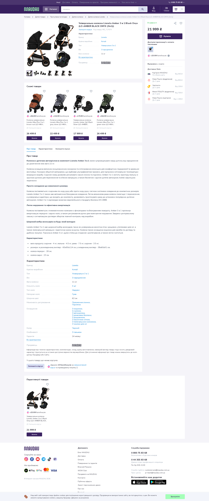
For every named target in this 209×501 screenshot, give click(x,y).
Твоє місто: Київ (128, 2)
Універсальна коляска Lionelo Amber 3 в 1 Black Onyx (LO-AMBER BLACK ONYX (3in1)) (37, 418)
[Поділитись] (175, 23)
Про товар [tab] (31, 149)
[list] (26, 459)
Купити (34, 138)
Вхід (153, 11)
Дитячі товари (40, 17)
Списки (166, 11)
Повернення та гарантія (89, 2)
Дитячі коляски (77, 17)
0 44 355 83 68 (139, 459)
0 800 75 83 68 (176, 2)
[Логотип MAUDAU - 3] (51, 448)
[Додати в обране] (44, 91)
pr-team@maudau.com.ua (155, 473)
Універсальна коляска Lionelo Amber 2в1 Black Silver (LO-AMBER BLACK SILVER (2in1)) (83, 122)
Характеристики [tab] (45, 149)
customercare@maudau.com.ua (157, 470)
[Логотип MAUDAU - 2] (32, 9)
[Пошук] (142, 9)
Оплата (75, 2)
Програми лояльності (108, 2)
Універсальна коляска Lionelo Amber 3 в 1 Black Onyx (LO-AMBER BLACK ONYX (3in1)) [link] (141, 17)
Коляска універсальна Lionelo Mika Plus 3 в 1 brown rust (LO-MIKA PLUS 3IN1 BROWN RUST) (35, 122)
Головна (27, 17)
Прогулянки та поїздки (58, 17)
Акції (58, 2)
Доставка (66, 2)
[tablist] (83, 150)
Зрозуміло (175, 496)
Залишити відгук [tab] (62, 149)
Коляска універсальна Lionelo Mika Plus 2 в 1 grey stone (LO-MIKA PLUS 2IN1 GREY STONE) (60, 122)
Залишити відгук (85, 30)
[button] (86, 57)
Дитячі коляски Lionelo (96, 17)
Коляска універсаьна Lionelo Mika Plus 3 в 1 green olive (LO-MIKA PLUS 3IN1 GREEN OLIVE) (106, 122)
